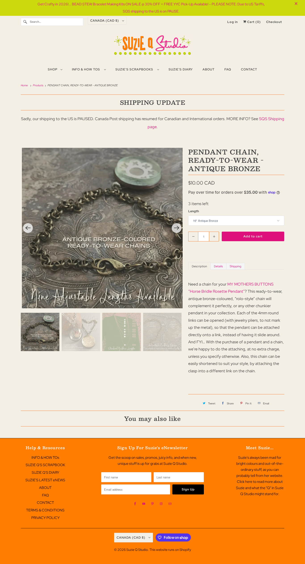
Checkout (274, 22)
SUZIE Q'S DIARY (45, 472)
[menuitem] (55, 69)
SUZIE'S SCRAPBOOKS (135, 69)
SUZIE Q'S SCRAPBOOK (45, 465)
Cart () (253, 22)
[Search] (25, 22)
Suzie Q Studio (137, 550)
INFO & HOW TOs (87, 69)
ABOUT (45, 487)
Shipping (235, 266)
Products (38, 85)
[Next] (177, 228)
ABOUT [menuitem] (209, 69)
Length (193, 211)
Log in (232, 22)
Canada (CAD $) (105, 21)
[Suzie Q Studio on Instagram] (161, 504)
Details (218, 266)
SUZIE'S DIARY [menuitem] (181, 69)
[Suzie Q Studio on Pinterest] (152, 504)
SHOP (53, 69)
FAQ (45, 495)
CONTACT (45, 502)
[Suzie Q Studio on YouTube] (144, 504)
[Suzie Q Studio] (152, 47)
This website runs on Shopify (170, 550)
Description (199, 266)
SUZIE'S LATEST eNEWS (45, 480)
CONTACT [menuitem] (249, 69)
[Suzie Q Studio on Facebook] (135, 504)
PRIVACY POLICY (45, 517)
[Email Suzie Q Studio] (170, 504)
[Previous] (28, 228)
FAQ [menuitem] (227, 69)
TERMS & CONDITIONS (45, 510)
